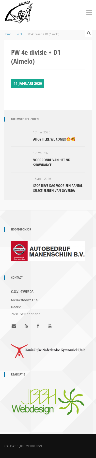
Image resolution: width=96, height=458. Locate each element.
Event (19, 34)
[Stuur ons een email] (16, 325)
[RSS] (26, 325)
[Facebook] (38, 325)
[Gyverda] (19, 11)
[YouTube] (49, 325)
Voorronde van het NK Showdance (51, 162)
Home (7, 34)
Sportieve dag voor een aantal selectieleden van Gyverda (57, 188)
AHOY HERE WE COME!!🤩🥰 (54, 139)
